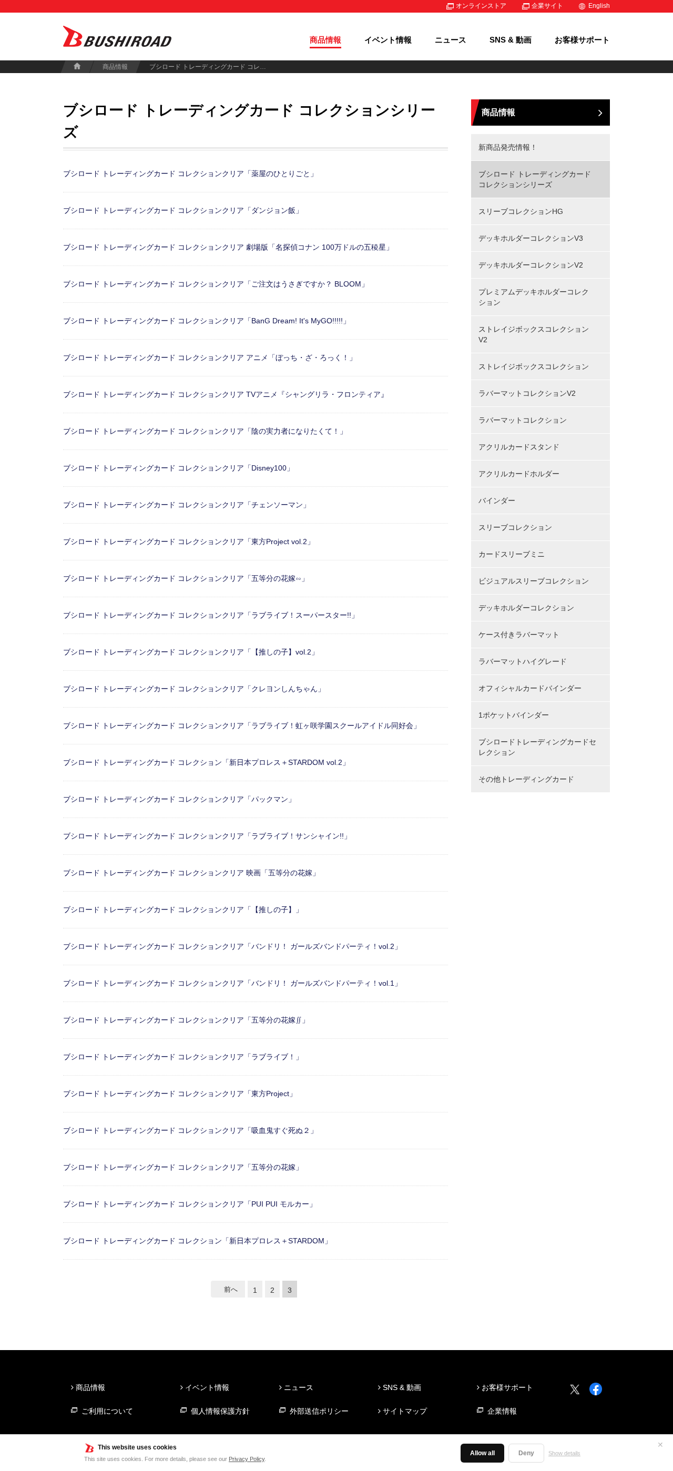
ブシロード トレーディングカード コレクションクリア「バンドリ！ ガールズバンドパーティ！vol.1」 (232, 983)
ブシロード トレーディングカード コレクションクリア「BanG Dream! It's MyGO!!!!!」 (206, 320)
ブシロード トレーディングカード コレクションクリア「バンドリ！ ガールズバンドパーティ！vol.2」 (232, 946)
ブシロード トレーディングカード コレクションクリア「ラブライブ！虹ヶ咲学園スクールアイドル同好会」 (242, 725)
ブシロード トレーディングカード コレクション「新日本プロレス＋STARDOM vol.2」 (206, 762)
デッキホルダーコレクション (526, 608)
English (599, 5)
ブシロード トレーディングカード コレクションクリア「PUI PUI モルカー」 (190, 1204)
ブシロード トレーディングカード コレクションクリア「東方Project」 (180, 1093)
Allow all (482, 1453)
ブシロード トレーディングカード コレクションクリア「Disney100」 (178, 468)
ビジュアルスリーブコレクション (533, 581)
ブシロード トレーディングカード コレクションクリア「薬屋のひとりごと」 (190, 173)
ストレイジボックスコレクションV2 (533, 334)
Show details (564, 1453)
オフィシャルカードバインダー (530, 688)
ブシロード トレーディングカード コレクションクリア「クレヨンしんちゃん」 (194, 689)
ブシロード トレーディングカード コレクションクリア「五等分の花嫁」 (183, 1167)
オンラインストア (481, 5)
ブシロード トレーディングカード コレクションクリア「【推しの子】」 (183, 909)
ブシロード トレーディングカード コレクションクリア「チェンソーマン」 (186, 504)
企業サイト (547, 5)
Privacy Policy (246, 1459)
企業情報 (502, 1411)
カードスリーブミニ (511, 554)
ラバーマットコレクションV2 (527, 393)
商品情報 (325, 39)
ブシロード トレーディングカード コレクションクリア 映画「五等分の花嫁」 (191, 873)
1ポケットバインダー (513, 715)
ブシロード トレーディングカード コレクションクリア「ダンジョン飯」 (183, 210)
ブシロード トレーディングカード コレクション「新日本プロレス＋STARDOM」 (197, 1241)
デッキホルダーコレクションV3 (530, 238)
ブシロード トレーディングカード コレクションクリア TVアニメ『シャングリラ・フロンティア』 (225, 394)
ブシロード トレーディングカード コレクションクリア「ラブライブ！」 (183, 1057)
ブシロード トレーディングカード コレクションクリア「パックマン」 (179, 799)
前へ (231, 1289)
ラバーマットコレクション (522, 420)
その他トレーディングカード (526, 779)
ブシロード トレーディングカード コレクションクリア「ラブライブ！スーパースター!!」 (211, 615)
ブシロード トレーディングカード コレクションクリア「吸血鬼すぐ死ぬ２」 (190, 1130)
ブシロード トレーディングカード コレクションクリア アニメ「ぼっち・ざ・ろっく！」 (209, 357)
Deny (526, 1453)
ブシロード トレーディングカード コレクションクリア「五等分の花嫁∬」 (186, 1020)
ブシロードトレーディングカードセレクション (537, 747)
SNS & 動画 (511, 39)
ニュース (450, 39)
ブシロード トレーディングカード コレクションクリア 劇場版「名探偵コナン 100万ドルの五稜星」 (228, 247)
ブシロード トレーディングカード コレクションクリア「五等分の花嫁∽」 (186, 578)
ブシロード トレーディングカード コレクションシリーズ (534, 179)
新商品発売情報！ (507, 147)
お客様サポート (582, 39)
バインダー (496, 500)
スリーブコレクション (515, 527)
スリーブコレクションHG (520, 211)
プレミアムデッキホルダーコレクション (533, 297)
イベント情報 (388, 39)
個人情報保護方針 (220, 1411)
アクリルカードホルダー (518, 473)
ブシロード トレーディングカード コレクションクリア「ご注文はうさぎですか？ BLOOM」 (216, 284)
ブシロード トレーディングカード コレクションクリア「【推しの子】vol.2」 (191, 652)
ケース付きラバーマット (518, 634)
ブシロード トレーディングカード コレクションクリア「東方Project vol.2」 (188, 541)
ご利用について (107, 1411)
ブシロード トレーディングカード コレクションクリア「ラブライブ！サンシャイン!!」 (207, 836)
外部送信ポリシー (319, 1411)
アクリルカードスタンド (518, 447)
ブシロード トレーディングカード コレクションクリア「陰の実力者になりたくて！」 (205, 431)
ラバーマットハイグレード (522, 661)
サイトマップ (405, 1411)
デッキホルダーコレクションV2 (530, 265)
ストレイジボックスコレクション (533, 366)
